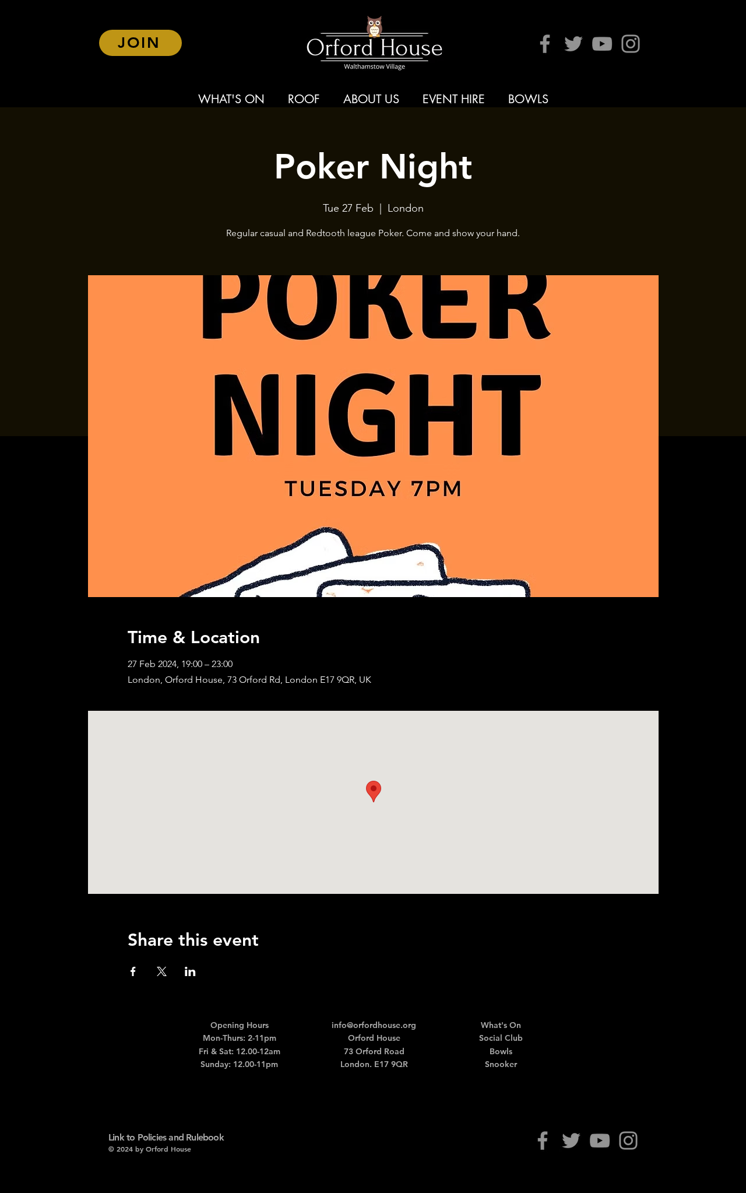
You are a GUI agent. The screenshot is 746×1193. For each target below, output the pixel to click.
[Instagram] (630, 43)
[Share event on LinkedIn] (190, 971)
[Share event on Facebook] (133, 971)
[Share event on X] (161, 971)
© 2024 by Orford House (149, 1148)
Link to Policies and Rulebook (166, 1137)
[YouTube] (602, 43)
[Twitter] (573, 43)
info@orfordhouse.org (374, 1025)
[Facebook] (545, 43)
